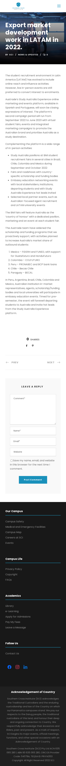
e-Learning (12, 611)
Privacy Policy (13, 569)
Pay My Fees (12, 622)
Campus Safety (14, 521)
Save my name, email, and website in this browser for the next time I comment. (32, 464)
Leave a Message (15, 627)
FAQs (8, 580)
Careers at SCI (14, 537)
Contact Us (12, 653)
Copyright (11, 574)
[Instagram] (17, 667)
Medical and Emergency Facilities (25, 527)
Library (9, 606)
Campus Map (13, 532)
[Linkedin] (25, 667)
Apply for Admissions (18, 616)
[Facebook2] (9, 667)
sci (11, 54)
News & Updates (28, 54)
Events (9, 543)
